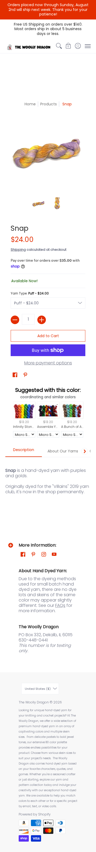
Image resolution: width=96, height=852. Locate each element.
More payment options (48, 363)
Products (48, 104)
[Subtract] (15, 320)
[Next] (84, 451)
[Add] (41, 320)
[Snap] (38, 204)
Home (30, 104)
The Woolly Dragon (34, 702)
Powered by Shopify (35, 814)
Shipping (18, 249)
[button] (68, 45)
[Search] (58, 45)
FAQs (60, 605)
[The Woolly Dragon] (29, 47)
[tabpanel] (48, 486)
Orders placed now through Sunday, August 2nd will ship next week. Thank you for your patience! (48, 9)
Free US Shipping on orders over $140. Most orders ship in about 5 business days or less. (48, 29)
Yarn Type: (30, 293)
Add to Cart (48, 336)
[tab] (23, 451)
